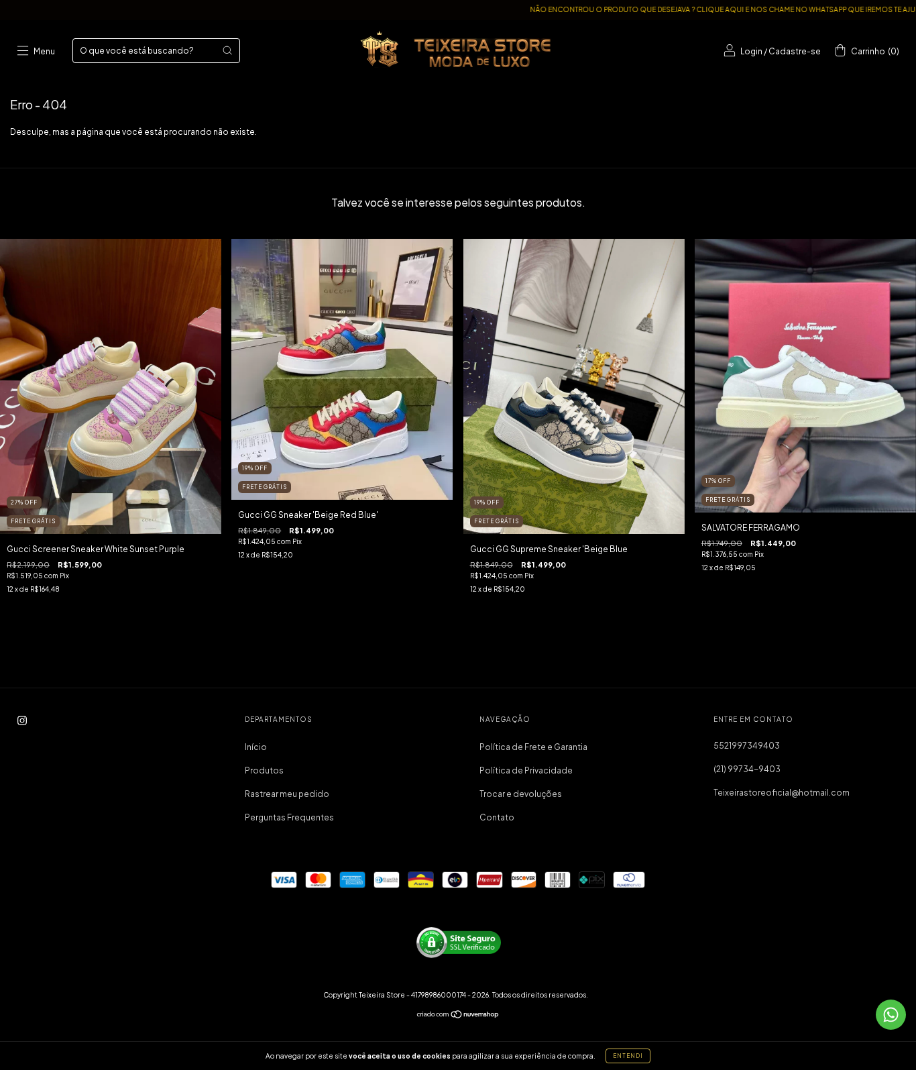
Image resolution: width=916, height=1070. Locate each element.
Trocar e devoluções (520, 794)
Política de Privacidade (526, 770)
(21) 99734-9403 (747, 769)
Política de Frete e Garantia (533, 747)
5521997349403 (746, 746)
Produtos (264, 770)
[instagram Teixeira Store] (22, 721)
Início (256, 747)
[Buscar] (227, 50)
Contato (496, 817)
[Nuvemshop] (458, 1016)
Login (751, 51)
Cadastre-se (794, 51)
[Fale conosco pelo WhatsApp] (891, 1015)
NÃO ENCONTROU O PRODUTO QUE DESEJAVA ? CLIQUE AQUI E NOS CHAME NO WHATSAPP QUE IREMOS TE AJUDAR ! (680, 9)
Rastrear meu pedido (287, 794)
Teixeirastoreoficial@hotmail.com (781, 793)
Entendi (628, 1056)
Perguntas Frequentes (289, 817)
